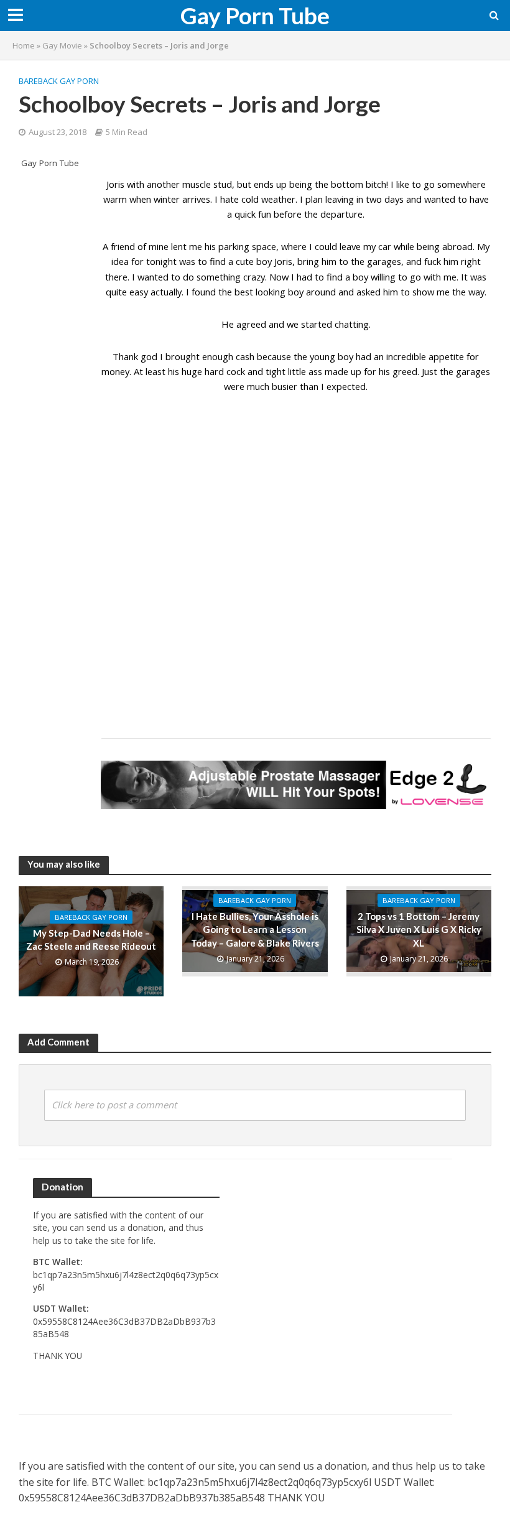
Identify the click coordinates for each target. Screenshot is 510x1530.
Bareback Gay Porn (59, 80)
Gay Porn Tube (255, 15)
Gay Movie (62, 45)
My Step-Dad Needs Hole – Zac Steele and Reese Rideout (91, 939)
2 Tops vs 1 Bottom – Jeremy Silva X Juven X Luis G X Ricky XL (418, 929)
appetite (446, 356)
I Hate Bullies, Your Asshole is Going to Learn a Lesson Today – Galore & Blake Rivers (255, 929)
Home (23, 45)
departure (341, 214)
